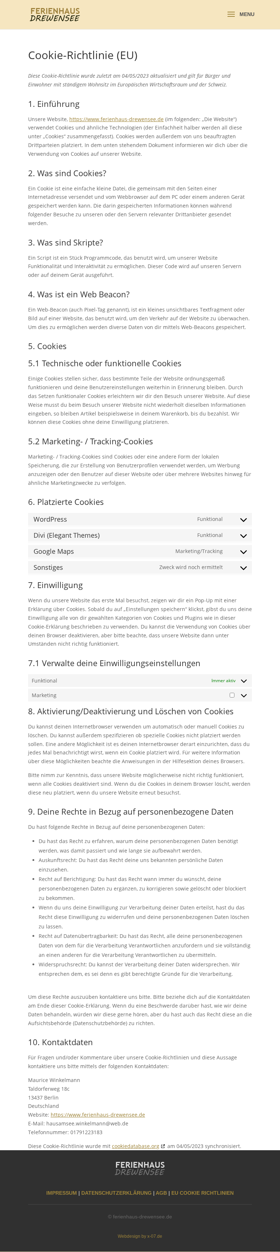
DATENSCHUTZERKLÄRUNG (116, 1193)
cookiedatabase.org (135, 1146)
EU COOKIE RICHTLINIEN (202, 1193)
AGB (161, 1193)
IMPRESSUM (61, 1193)
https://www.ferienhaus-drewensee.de (116, 119)
